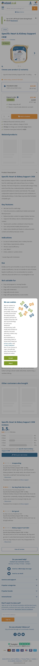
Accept (11, 358)
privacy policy (8, 343)
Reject (11, 363)
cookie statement (9, 345)
